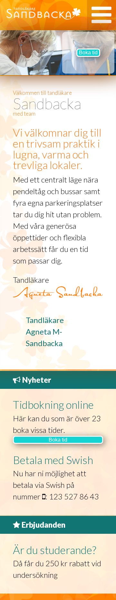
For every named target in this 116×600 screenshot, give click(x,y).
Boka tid (88, 52)
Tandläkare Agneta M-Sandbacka (45, 331)
